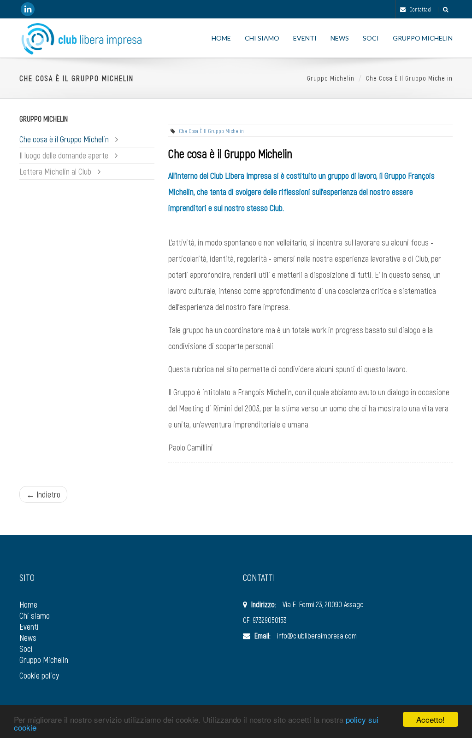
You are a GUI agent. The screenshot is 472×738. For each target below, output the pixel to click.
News (339, 38)
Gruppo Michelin (423, 38)
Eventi (305, 38)
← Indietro (43, 494)
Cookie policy (39, 675)
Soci (371, 38)
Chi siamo (262, 38)
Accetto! (430, 719)
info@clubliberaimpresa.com (317, 635)
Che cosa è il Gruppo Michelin (409, 78)
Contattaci (419, 9)
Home (221, 38)
